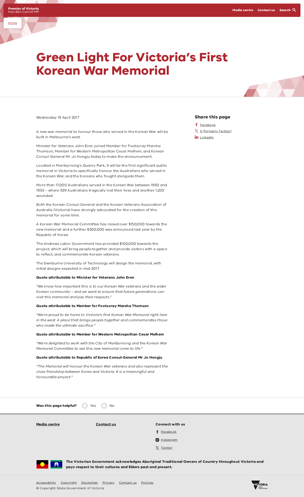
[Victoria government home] (259, 485)
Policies (147, 483)
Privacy (109, 483)
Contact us (106, 424)
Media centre (48, 424)
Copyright (69, 483)
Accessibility (46, 483)
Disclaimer (89, 483)
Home (12, 23)
